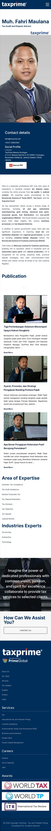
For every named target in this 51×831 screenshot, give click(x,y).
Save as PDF (17, 165)
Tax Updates (6, 685)
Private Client (7, 738)
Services (5, 681)
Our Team (5, 676)
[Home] (14, 4)
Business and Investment (11, 733)
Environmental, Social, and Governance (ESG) (19, 729)
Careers (5, 758)
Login (4, 699)
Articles (5, 695)
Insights (5, 690)
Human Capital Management (13, 743)
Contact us (25, 630)
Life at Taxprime (8, 763)
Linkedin (8, 150)
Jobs (4, 767)
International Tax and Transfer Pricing (16, 719)
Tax (3, 715)
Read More (8, 352)
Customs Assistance (9, 724)
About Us (5, 672)
